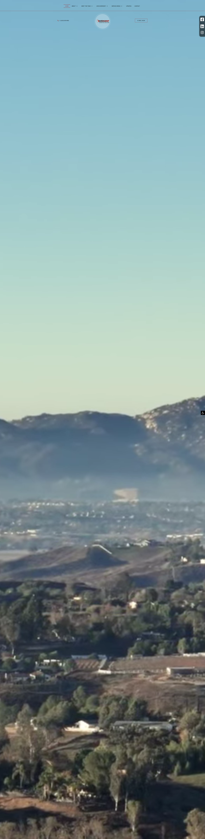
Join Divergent (101, 6)
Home (67, 6)
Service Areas (116, 6)
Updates (128, 6)
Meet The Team (86, 6)
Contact (137, 6)
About (74, 6)
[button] (203, 413)
